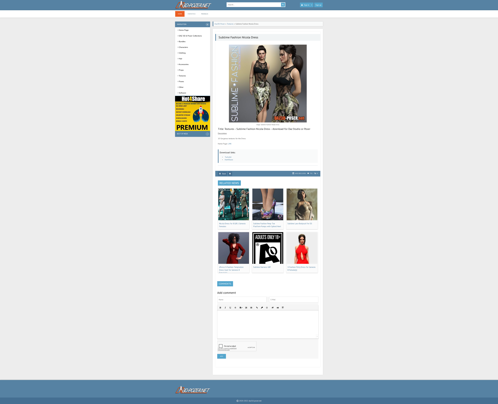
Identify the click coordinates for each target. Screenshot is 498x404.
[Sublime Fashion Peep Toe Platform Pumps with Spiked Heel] (267, 219)
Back (224, 173)
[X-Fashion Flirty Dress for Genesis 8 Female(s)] (302, 263)
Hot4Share (229, 159)
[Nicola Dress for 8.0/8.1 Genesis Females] (233, 219)
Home (180, 14)
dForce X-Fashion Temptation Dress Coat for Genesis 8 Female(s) (231, 270)
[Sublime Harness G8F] (267, 263)
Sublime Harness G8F (262, 267)
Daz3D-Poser (220, 24)
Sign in (306, 5)
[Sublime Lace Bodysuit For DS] (302, 219)
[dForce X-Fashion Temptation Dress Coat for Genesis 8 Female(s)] (233, 263)
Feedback (204, 14)
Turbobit (228, 157)
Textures (230, 24)
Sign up (318, 5)
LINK (229, 144)
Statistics (191, 14)
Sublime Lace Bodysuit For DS (300, 223)
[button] (220, 307)
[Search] (283, 5)
